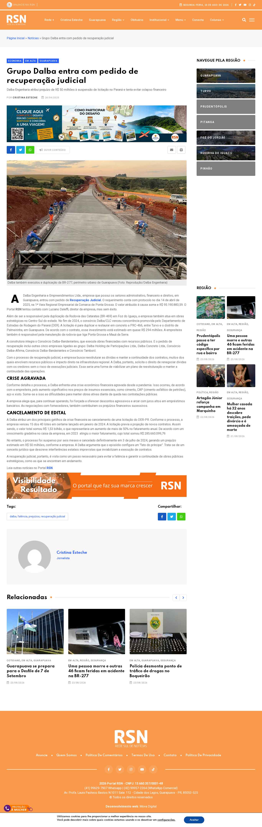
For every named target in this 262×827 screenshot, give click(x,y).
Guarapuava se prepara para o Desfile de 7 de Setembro (31, 671)
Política (202, 392)
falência (22, 516)
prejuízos (34, 516)
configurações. (166, 820)
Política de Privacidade (203, 755)
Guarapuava (97, 20)
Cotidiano (13, 660)
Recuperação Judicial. (86, 300)
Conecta (198, 20)
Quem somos (66, 755)
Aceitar (194, 820)
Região (117, 20)
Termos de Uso (143, 755)
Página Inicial (16, 38)
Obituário (137, 20)
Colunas (215, 20)
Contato (170, 755)
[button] (176, 597)
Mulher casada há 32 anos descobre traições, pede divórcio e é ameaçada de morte (239, 417)
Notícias (33, 38)
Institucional (158, 20)
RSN (50, 468)
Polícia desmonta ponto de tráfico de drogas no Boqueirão (156, 671)
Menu (179, 20)
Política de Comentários (104, 755)
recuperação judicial (53, 516)
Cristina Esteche (71, 20)
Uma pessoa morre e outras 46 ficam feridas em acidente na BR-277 (96, 671)
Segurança (98, 660)
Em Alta (27, 660)
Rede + (49, 20)
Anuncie (42, 755)
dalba (13, 516)
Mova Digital (131, 806)
